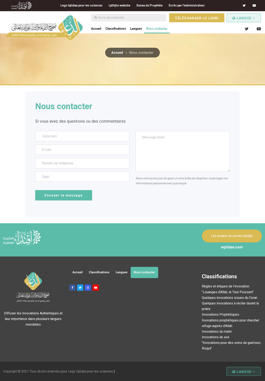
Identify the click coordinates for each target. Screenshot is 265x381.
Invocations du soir (215, 337)
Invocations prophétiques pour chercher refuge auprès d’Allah (230, 323)
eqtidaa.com (232, 247)
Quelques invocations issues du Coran (229, 298)
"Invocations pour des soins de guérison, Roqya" (231, 345)
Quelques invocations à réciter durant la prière (230, 306)
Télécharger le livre (197, 18)
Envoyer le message (64, 195)
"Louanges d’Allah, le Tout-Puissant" (228, 292)
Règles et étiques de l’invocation (225, 286)
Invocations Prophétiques (220, 314)
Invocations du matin (217, 331)
